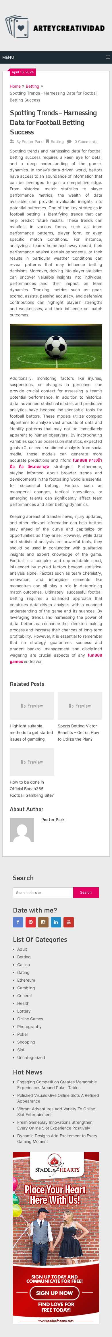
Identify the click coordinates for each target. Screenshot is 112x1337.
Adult (22, 949)
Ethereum (26, 980)
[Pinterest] (31, 922)
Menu (8, 57)
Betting (32, 86)
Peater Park (32, 141)
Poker (22, 1034)
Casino (23, 964)
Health (23, 1003)
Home (15, 86)
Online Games (30, 1018)
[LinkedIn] (56, 922)
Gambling (26, 987)
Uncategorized (31, 1057)
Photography (29, 1026)
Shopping (26, 1042)
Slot (20, 1049)
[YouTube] (68, 922)
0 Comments (86, 141)
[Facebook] (18, 922)
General (24, 995)
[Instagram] (43, 922)
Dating (23, 972)
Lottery (24, 1011)
